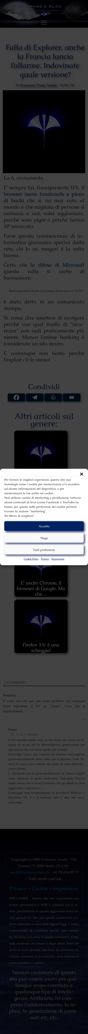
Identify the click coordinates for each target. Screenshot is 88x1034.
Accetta (44, 526)
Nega (44, 538)
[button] (81, 474)
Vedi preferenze (44, 550)
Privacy (45, 559)
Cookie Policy (31, 559)
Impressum (57, 559)
